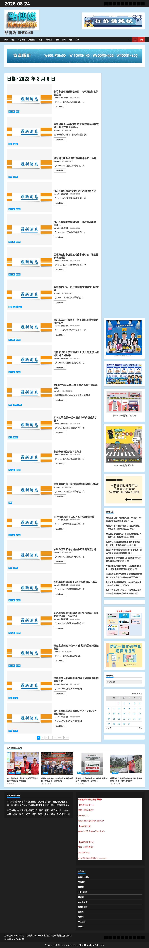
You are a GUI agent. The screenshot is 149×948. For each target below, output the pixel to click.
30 (124, 724)
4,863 (60, 738)
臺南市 (18, 372)
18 (134, 713)
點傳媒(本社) (83, 877)
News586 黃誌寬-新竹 (61, 98)
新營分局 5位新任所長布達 (29, 458)
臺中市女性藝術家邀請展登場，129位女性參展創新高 (29, 718)
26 (140, 719)
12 (140, 708)
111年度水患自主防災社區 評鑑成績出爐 (29, 523)
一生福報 (81, 921)
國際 (64, 39)
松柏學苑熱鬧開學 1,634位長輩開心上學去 (29, 588)
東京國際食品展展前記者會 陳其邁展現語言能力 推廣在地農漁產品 (29, 132)
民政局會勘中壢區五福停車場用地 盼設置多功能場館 (29, 262)
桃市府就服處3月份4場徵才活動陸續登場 (29, 197)
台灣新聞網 (82, 906)
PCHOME (81, 882)
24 (129, 719)
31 (129, 724)
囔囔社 (81, 926)
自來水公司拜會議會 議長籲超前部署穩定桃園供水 (29, 327)
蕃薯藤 (81, 887)
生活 (77, 39)
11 (134, 708)
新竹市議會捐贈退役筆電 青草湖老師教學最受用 (29, 99)
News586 (57, 130)
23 (124, 719)
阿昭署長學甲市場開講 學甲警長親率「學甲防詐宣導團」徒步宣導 (29, 620)
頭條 (6, 39)
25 (134, 719)
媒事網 (81, 897)
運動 (70, 39)
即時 (141, 39)
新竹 (17, 111)
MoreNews (84, 945)
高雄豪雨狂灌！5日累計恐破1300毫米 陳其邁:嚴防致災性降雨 (23, 763)
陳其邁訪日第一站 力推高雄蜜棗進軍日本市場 (29, 295)
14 (114, 713)
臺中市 (15, 405)
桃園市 (18, 209)
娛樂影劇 (49, 39)
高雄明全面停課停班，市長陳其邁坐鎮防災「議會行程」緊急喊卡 (92, 763)
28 (114, 724)
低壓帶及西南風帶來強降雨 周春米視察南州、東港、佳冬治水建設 (126, 763)
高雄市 (15, 144)
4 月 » (139, 728)
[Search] (129, 39)
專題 (40, 39)
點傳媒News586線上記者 (38, 935)
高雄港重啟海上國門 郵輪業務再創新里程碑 (29, 490)
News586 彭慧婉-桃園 (61, 194)
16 (124, 713)
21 (114, 719)
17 (129, 713)
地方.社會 (21, 39)
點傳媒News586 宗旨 (14, 935)
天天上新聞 (82, 901)
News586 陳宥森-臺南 (61, 358)
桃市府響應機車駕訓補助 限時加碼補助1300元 (29, 229)
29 (119, 724)
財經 (12, 39)
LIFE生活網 (82, 892)
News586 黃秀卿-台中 (61, 684)
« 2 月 (109, 728)
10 (129, 708)
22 (119, 719)
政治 (57, 39)
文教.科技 (31, 39)
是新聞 (81, 916)
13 (109, 713)
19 (140, 713)
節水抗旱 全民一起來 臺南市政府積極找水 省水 (29, 425)
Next (66, 738)
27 (109, 724)
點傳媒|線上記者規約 (62, 935)
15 (119, 713)
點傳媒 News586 (18, 32)
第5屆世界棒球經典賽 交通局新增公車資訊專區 (29, 392)
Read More (60, 107)
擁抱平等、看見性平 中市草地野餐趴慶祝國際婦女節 (29, 686)
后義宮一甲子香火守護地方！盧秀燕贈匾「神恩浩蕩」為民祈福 (57, 763)
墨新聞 (81, 911)
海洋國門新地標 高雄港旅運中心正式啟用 (29, 164)
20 (109, 719)
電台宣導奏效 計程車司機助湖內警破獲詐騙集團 (29, 653)
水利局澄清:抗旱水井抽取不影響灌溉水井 (29, 555)
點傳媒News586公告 (14, 939)
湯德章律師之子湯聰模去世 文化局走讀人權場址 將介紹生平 (29, 360)
